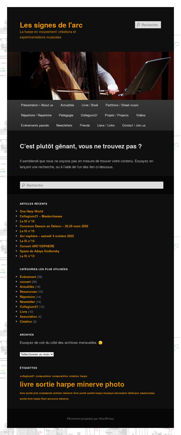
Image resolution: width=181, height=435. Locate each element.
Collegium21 (89, 115)
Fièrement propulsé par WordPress (90, 418)
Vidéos (141, 115)
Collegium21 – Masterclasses (41, 216)
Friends (85, 125)
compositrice (60, 376)
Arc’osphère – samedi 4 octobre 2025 (47, 236)
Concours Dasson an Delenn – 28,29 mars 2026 (54, 226)
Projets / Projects (117, 115)
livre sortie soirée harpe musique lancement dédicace (106, 393)
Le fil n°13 (27, 256)
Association (28, 316)
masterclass (147, 393)
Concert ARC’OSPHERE (37, 246)
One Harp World (31, 211)
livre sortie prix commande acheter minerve (46, 393)
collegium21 (27, 376)
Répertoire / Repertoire (36, 115)
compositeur (43, 376)
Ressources (28, 291)
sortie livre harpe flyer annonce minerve (44, 398)
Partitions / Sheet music (122, 105)
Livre (23, 311)
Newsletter (27, 301)
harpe (83, 376)
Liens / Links (106, 125)
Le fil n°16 (27, 221)
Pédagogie (66, 115)
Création (26, 321)
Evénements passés (35, 125)
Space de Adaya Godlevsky (39, 251)
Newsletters (64, 125)
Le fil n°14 (27, 241)
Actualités (67, 105)
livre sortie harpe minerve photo (72, 384)
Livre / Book (90, 105)
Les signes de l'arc (51, 25)
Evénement (28, 276)
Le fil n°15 (27, 231)
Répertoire (27, 296)
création (74, 376)
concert (25, 281)
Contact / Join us (134, 125)
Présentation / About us (37, 105)
